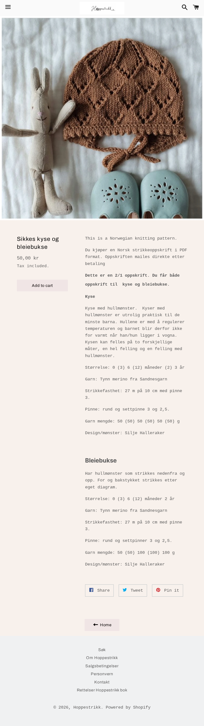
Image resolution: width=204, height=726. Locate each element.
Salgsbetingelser (102, 666)
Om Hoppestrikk (102, 658)
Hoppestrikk (87, 707)
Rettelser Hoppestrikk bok (102, 690)
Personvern (102, 674)
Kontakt (102, 682)
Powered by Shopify (128, 707)
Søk (102, 650)
